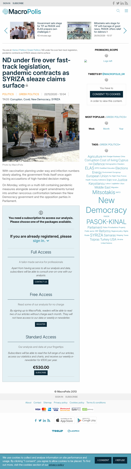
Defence (99, 164)
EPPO (97, 168)
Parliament (95, 227)
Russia (87, 235)
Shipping (119, 235)
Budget (110, 156)
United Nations (106, 243)
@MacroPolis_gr (113, 74)
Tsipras (95, 239)
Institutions (102, 180)
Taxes (126, 235)
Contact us (41, 282)
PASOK (106, 216)
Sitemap (47, 402)
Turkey (104, 239)
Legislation (115, 184)
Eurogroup (117, 172)
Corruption (16, 99)
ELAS (89, 168)
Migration (114, 187)
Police (105, 227)
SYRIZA (55, 99)
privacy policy (56, 464)
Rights (125, 231)
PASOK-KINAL (106, 222)
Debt (90, 164)
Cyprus (123, 160)
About (28, 402)
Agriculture (95, 156)
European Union (97, 176)
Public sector (90, 231)
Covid (26, 99)
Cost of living (109, 160)
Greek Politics (33, 50)
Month (106, 128)
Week (92, 128)
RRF (96, 231)
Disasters (120, 164)
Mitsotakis (103, 192)
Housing (94, 180)
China (123, 156)
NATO (118, 192)
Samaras (110, 235)
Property (122, 227)
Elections (122, 168)
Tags (95, 144)
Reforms (105, 231)
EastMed (103, 168)
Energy (97, 172)
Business (116, 156)
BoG (105, 156)
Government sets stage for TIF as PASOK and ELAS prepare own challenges (49, 27)
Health (88, 180)
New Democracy (40, 99)
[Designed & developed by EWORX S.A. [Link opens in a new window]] (73, 431)
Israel (114, 180)
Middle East (103, 187)
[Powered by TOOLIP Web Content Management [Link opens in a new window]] (57, 431)
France (123, 176)
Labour (108, 184)
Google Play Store (86, 420)
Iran (109, 180)
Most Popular (94, 117)
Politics (22, 50)
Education (111, 168)
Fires (118, 176)
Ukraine (120, 239)
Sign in (6, 3)
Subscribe (18, 3)
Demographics (111, 164)
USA (113, 239)
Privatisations (113, 227)
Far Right (112, 176)
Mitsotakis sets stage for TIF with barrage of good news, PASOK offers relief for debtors (107, 27)
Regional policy (117, 231)
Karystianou (97, 183)
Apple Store (64, 420)
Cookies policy (77, 402)
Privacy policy (60, 402)
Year (121, 128)
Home (15, 50)
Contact (37, 402)
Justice (122, 180)
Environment (107, 172)
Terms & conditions (96, 402)
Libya (122, 184)
